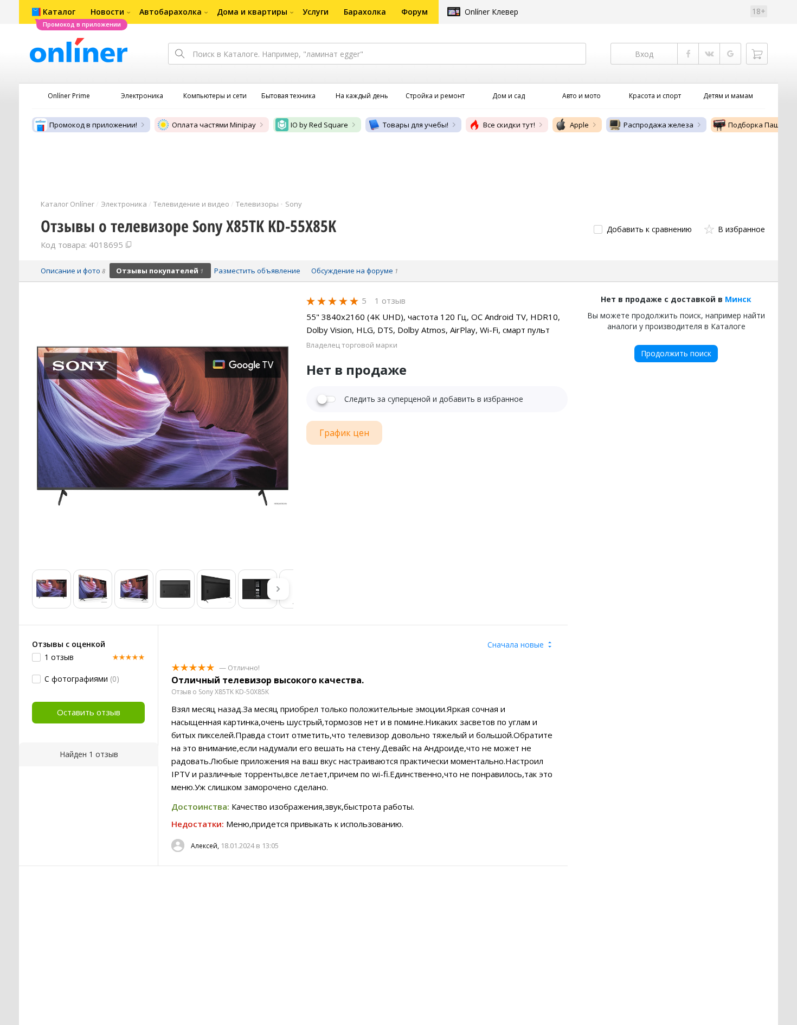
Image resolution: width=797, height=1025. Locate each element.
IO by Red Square (319, 125)
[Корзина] (757, 54)
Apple (579, 125)
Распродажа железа (658, 125)
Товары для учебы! (415, 125)
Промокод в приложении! (93, 125)
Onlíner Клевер (491, 12)
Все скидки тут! (509, 125)
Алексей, (205, 845)
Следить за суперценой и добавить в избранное (433, 399)
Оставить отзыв (88, 712)
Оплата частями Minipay (214, 125)
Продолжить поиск (676, 353)
